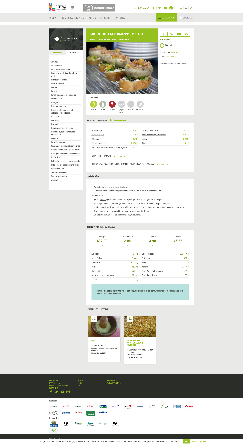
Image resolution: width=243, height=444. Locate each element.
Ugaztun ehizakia (58, 169)
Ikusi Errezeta (119, 156)
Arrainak (54, 62)
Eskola (52, 18)
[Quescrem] (66, 413)
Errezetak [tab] (57, 52)
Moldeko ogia (97, 130)
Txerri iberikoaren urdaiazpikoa (154, 134)
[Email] (179, 34)
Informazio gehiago (198, 441)
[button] (91, 68)
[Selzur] (115, 406)
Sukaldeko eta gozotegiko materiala (65, 161)
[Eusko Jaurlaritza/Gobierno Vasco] (53, 423)
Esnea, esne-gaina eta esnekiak (63, 95)
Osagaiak (93, 40)
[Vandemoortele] (140, 406)
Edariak (54, 87)
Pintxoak (174, 53)
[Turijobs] (78, 412)
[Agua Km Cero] (53, 413)
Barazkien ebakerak (59, 80)
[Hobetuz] (90, 423)
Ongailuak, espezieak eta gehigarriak (65, 146)
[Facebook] (153, 7)
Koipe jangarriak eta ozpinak (62, 128)
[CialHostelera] (90, 406)
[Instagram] (171, 7)
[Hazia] (66, 406)
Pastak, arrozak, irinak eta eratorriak (65, 150)
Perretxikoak (56, 157)
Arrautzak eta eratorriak (60, 69)
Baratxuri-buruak (98, 134)
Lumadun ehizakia (58, 142)
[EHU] (115, 423)
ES (181, 7)
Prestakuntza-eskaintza (72, 18)
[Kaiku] (103, 406)
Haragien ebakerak (58, 106)
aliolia (103, 200)
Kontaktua (53, 388)
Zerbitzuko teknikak (59, 176)
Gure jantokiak (168, 18)
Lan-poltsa (120, 18)
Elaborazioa (104, 40)
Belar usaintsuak (57, 83)
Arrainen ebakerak (58, 65)
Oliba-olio (95, 139)
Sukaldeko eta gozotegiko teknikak (65, 165)
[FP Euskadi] (66, 423)
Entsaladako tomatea (100, 143)
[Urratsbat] (53, 431)
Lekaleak (54, 138)
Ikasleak (91, 18)
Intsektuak (55, 120)
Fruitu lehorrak (57, 98)
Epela (173, 57)
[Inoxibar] (189, 406)
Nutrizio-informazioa (121, 40)
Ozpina (144, 139)
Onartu (186, 441)
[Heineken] (78, 406)
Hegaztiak (55, 117)
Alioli (144, 143)
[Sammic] (53, 406)
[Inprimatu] (186, 34)
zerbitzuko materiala (59, 172)
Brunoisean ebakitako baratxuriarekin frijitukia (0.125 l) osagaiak (124, 164)
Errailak (54, 91)
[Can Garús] (164, 406)
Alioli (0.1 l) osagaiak (102, 156)
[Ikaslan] (103, 423)
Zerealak (54, 180)
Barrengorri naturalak (150, 130)
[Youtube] (165, 7)
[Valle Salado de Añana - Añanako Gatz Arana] (177, 406)
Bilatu (135, 7)
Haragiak (54, 102)
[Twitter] (159, 7)
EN (191, 7)
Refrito (96, 207)
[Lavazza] (103, 412)
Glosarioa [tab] (74, 52)
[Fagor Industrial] (127, 406)
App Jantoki (105, 18)
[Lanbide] (78, 423)
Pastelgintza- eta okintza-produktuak (65, 153)
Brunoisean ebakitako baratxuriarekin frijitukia (109, 147)
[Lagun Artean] (152, 406)
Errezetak (187, 18)
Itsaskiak (54, 124)
